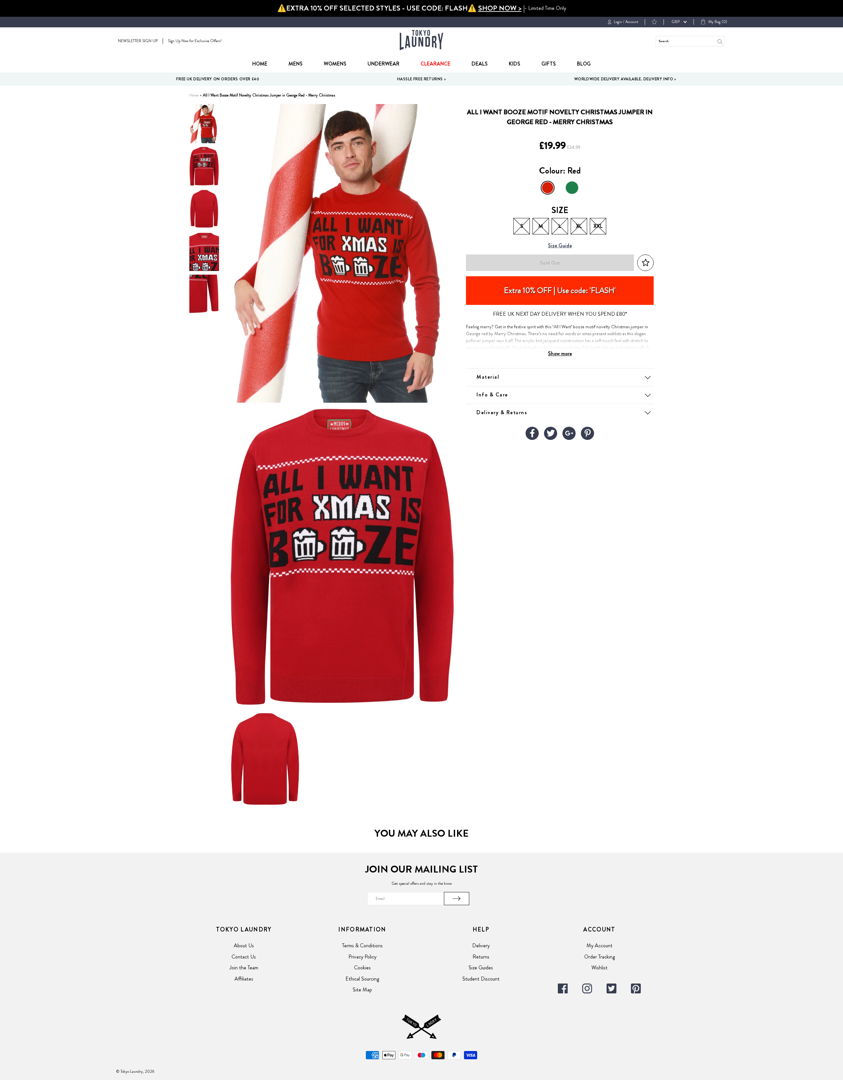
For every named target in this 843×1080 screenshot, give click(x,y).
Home (259, 64)
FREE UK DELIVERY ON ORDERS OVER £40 (217, 79)
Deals (480, 64)
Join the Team (244, 967)
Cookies (362, 967)
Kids (514, 64)
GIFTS (548, 64)
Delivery (481, 945)
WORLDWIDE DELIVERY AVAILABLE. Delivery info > (625, 79)
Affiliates (243, 979)
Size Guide (560, 245)
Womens (335, 64)
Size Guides (481, 967)
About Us (244, 945)
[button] (645, 262)
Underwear (383, 64)
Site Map (362, 989)
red (548, 188)
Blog (584, 64)
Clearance (435, 64)
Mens (295, 64)
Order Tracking (599, 956)
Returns (481, 956)
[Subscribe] (457, 898)
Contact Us (243, 956)
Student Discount (481, 979)
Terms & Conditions (362, 945)
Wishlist (599, 967)
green (572, 188)
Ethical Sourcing (362, 979)
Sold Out (550, 263)
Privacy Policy (362, 956)
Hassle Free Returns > (421, 79)
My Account (599, 945)
